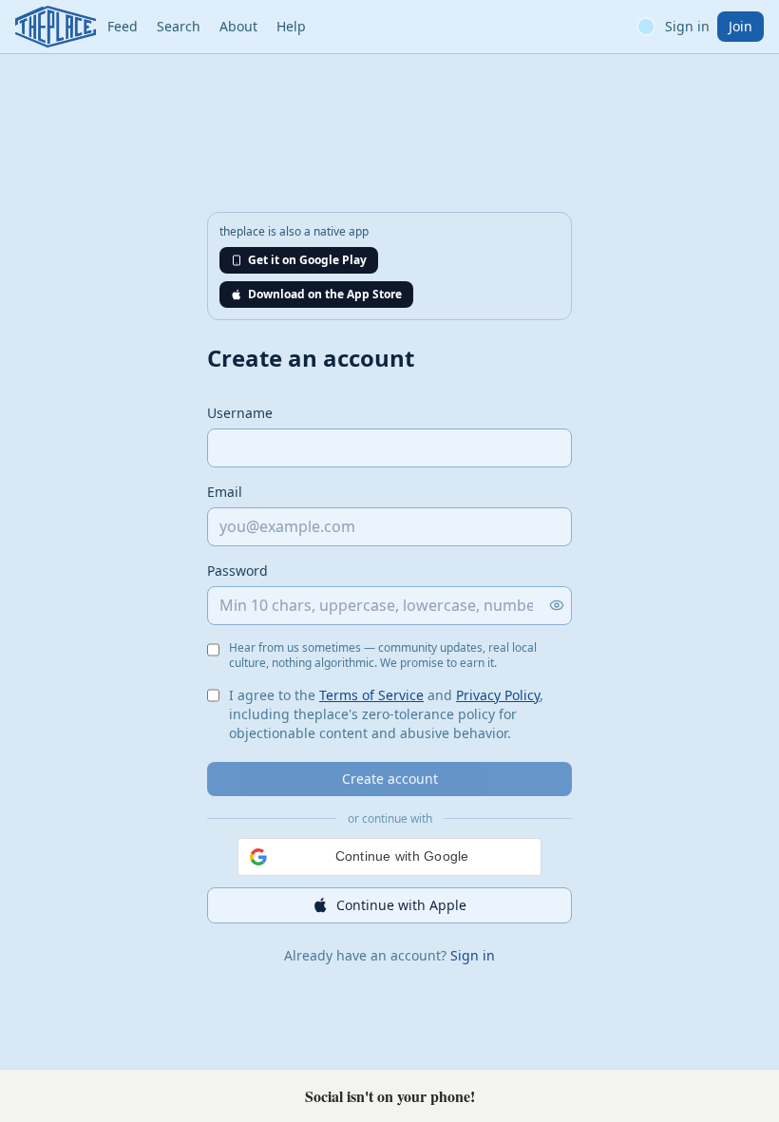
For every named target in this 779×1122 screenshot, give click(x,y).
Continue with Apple (401, 905)
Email (224, 492)
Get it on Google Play (307, 260)
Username (240, 413)
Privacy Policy (498, 695)
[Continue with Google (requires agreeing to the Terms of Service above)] (389, 857)
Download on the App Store (325, 294)
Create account (390, 779)
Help (291, 26)
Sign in (687, 26)
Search (178, 26)
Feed (122, 26)
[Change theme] (646, 26)
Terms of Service (371, 695)
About (238, 26)
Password (237, 570)
